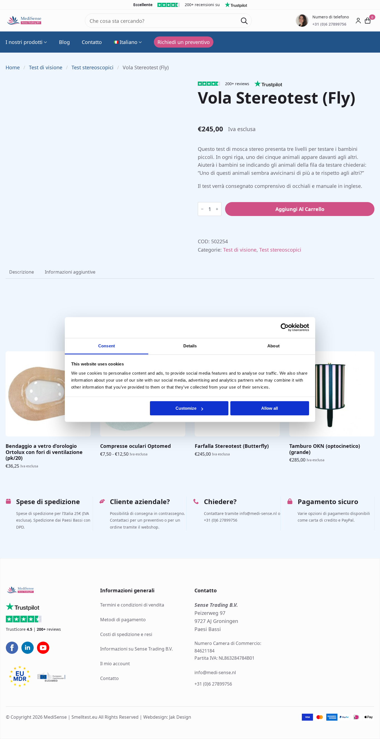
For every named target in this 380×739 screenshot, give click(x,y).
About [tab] (273, 345)
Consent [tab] (106, 345)
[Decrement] (202, 209)
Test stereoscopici (92, 67)
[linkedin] (27, 648)
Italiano (128, 42)
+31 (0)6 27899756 (213, 684)
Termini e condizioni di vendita (132, 605)
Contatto (92, 42)
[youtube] (43, 648)
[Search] (244, 21)
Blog (64, 42)
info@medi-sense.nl (215, 672)
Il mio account (115, 664)
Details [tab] (190, 345)
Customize (186, 408)
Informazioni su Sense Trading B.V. (136, 649)
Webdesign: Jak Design (167, 717)
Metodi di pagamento (123, 620)
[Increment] (217, 209)
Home (13, 67)
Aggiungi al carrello (299, 209)
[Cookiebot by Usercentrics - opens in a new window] (284, 327)
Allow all (269, 408)
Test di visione (45, 67)
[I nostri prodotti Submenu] (45, 42)
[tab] (22, 272)
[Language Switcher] (139, 42)
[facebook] (12, 648)
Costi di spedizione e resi (126, 634)
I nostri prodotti (24, 42)
